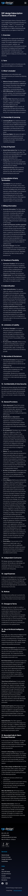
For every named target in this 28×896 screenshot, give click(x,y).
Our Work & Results (6, 873)
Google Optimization (6, 859)
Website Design (5, 855)
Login (2, 869)
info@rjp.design (5, 835)
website (22, 83)
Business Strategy (6, 857)
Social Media (4, 861)
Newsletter (4, 880)
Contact (3, 875)
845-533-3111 (5, 833)
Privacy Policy (9, 890)
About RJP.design (5, 871)
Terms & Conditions (18, 890)
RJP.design (4, 26)
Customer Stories (5, 877)
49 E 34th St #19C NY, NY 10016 (9, 837)
